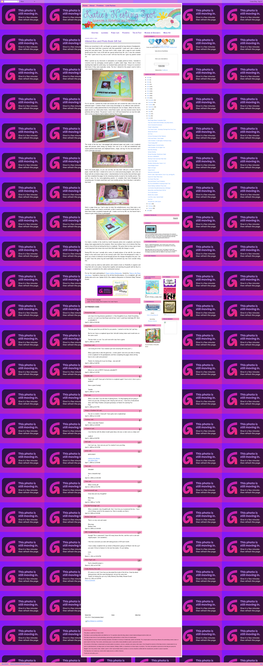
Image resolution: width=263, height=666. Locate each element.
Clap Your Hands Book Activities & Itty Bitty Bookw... (161, 122)
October (150, 104)
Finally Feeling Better (153, 127)
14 (139, 491)
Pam (86, 395)
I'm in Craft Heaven (152, 192)
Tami (86, 466)
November (151, 102)
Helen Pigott (88, 560)
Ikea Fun (150, 199)
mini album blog (92, 460)
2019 (148, 77)
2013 (148, 88)
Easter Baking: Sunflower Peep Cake (157, 185)
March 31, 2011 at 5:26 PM (93, 578)
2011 (148, 93)
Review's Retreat (152, 321)
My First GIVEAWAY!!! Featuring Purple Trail (159, 183)
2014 (148, 86)
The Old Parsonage (90, 505)
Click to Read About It (152, 315)
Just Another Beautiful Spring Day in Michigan (159, 188)
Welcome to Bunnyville (153, 172)
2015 (148, 84)
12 (139, 466)
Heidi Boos (88, 345)
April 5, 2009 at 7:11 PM (92, 391)
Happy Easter (151, 170)
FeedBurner (165, 70)
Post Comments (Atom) (98, 617)
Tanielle (87, 376)
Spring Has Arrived (152, 131)
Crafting (95, 33)
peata (86, 451)
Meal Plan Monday (152, 149)
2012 (148, 91)
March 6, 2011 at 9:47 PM (92, 565)
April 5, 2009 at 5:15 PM (92, 372)
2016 (148, 82)
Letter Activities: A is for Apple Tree (156, 147)
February (150, 206)
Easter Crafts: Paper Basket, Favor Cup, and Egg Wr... (161, 174)
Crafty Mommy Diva (91, 569)
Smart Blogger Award (153, 165)
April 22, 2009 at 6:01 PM (92, 487)
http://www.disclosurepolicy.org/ (106, 653)
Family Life (115, 33)
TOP (261, 664)
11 (139, 451)
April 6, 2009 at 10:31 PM (92, 447)
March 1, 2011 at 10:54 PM (93, 556)
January (150, 208)
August (150, 109)
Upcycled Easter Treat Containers (156, 181)
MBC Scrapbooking (90, 532)
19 (139, 569)
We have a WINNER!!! (153, 156)
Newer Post (88, 615)
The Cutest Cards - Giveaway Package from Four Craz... (162, 129)
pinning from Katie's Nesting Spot (168, 47)
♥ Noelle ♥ (88, 428)
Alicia (86, 366)
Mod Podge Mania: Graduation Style (157, 120)
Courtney (87, 419)
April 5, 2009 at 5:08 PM (92, 363)
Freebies (100, 6)
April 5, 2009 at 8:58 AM (92, 322)
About (92, 6)
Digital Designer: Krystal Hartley (156, 145)
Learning (104, 33)
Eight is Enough (152, 167)
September (151, 107)
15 (139, 506)
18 (139, 560)
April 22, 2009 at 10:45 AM (93, 478)
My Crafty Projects (113, 301)
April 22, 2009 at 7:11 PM (92, 502)
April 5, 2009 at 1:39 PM (92, 341)
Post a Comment (90, 580)
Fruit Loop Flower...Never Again (156, 138)
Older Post (137, 615)
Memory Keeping (95, 301)
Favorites (126, 33)
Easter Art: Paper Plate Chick (155, 176)
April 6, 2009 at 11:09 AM (92, 425)
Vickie (87, 326)
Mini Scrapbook (104, 301)
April (149, 118)
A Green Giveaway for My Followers (157, 136)
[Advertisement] (100, 599)
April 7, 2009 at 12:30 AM (92, 462)
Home (85, 6)
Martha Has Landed (153, 194)
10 (139, 442)
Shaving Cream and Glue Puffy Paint (157, 158)
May (149, 115)
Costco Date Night (152, 161)
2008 (148, 210)
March (150, 203)
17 (139, 532)
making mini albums (94, 458)
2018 (148, 79)
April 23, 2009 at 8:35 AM (92, 513)
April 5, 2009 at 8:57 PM (92, 407)
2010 (148, 95)
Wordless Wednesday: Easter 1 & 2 (157, 163)
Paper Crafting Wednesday (114, 273)
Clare (86, 481)
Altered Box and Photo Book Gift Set (103, 41)
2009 (148, 97)
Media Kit (167, 33)
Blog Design (5, 664)
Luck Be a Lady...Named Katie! (155, 197)
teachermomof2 (89, 490)
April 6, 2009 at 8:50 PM (92, 438)
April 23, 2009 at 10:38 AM (93, 528)
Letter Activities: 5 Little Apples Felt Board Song (159, 140)
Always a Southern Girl (92, 410)
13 (139, 482)
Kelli (86, 442)
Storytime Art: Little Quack (154, 201)
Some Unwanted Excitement (155, 124)
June (149, 113)
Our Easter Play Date (153, 179)
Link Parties (110, 6)
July (149, 111)
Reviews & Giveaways (152, 33)
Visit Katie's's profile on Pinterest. (161, 46)
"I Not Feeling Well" (152, 143)
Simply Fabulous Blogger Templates (20, 664)
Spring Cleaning (152, 152)
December (151, 100)
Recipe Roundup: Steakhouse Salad (157, 154)
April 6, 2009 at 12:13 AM (92, 416)
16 (139, 517)
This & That (137, 33)
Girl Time (150, 134)
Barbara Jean (89, 517)
